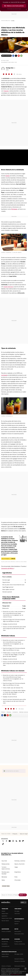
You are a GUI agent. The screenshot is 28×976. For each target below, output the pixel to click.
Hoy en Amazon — (8, 558)
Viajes (16, 867)
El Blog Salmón (18, 941)
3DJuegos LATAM (18, 954)
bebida (7, 176)
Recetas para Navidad (5, 872)
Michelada (14, 209)
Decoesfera (4, 943)
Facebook (13, 56)
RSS (16, 841)
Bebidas (9, 712)
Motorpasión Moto (19, 933)
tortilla (12, 20)
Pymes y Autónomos (19, 943)
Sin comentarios (7, 55)
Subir (22, 902)
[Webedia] (5, 903)
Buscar (21, 894)
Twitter (16, 56)
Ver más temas (6, 886)
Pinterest (20, 841)
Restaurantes (5, 864)
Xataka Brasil (5, 956)
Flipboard (19, 56)
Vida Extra (17, 913)
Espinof (16, 923)
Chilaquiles (15, 833)
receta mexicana (8, 287)
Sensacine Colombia (19, 961)
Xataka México (5, 954)
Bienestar (4, 877)
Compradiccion (5, 946)
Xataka (3, 911)
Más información (15, 974)
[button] (10, 68)
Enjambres (17, 872)
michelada (4, 375)
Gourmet (4, 861)
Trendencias (5, 941)
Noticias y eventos (19, 861)
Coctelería (15, 712)
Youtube (10, 841)
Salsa (3, 880)
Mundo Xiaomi (5, 920)
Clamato (6, 91)
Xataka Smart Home (7, 918)
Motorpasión (17, 931)
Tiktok (3, 843)
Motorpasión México (19, 966)
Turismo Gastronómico (6, 868)
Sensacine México (19, 958)
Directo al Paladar (6, 931)
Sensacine (17, 921)
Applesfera (4, 915)
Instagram (13, 841)
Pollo (15, 877)
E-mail (21, 56)
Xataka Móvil (5, 913)
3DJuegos (16, 911)
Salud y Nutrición (19, 864)
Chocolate (17, 880)
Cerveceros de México (7, 568)
